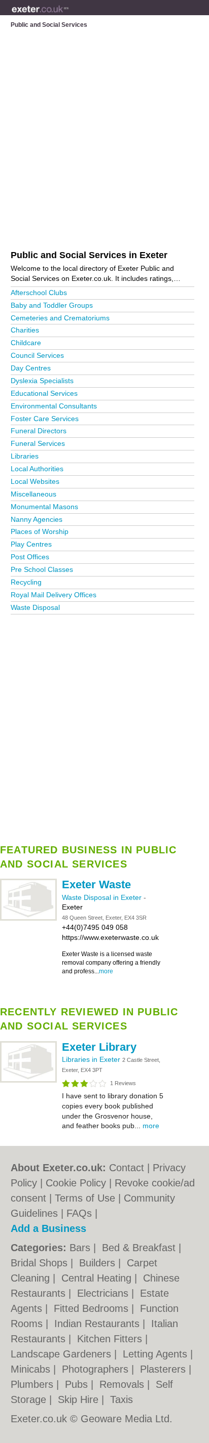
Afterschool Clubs (39, 292)
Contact (126, 1167)
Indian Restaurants (98, 1323)
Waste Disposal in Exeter (103, 897)
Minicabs (32, 1369)
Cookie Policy (76, 1182)
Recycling (26, 582)
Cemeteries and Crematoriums (60, 318)
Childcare (26, 343)
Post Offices (30, 557)
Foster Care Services (45, 419)
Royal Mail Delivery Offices (53, 595)
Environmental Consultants (54, 406)
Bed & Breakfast (140, 1247)
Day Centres (31, 368)
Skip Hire (79, 1399)
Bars (81, 1247)
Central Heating (97, 1278)
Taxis (121, 1399)
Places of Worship (39, 531)
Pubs (78, 1384)
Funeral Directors (38, 431)
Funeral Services (38, 443)
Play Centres (31, 544)
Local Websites (35, 481)
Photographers (96, 1369)
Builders (98, 1262)
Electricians (104, 1293)
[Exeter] (68, 16)
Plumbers (33, 1384)
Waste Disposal (35, 607)
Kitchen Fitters (111, 1338)
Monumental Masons (44, 507)
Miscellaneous (33, 494)
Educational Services (44, 393)
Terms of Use (85, 1198)
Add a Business (48, 1228)
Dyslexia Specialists (42, 381)
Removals (123, 1384)
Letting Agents (156, 1353)
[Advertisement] (104, 726)
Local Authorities (37, 469)
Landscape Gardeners (62, 1353)
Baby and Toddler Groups (52, 305)
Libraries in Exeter (92, 1059)
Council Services (37, 355)
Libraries (25, 456)
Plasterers (164, 1369)
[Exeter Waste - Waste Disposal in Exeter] (28, 918)
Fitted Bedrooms (92, 1308)
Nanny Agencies (36, 519)
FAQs (79, 1213)
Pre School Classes (42, 569)
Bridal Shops (41, 1262)
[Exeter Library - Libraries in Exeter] (28, 1080)
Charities (25, 330)
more (106, 971)
